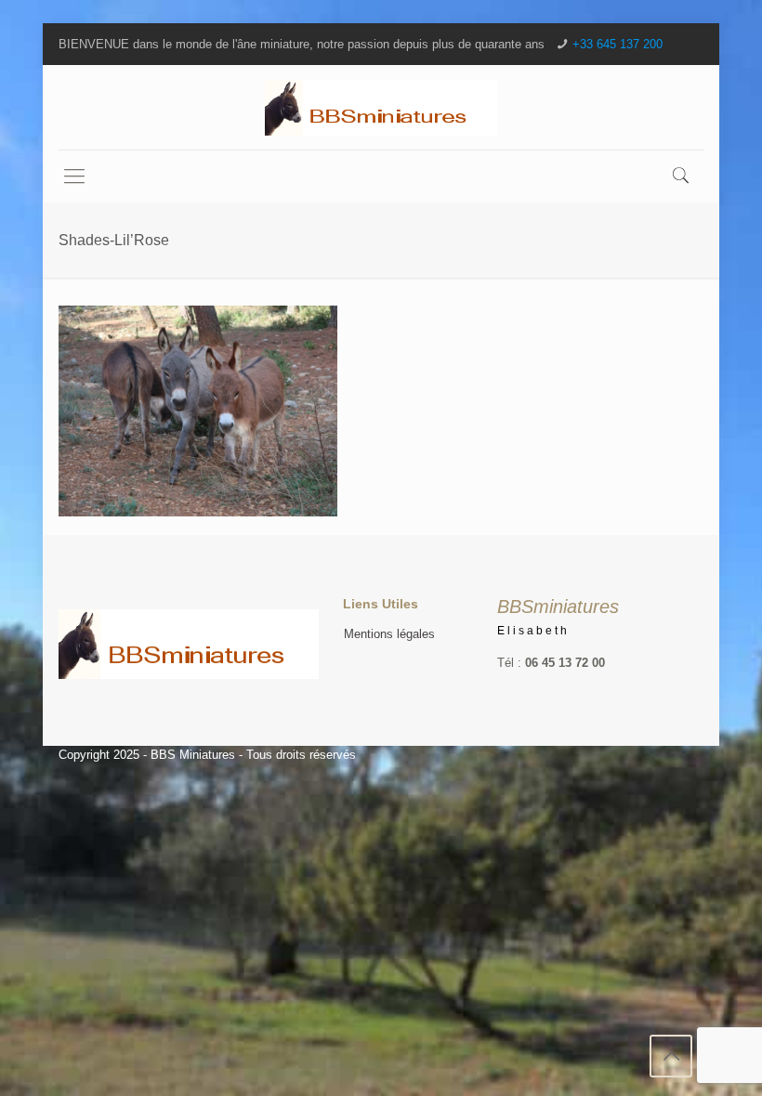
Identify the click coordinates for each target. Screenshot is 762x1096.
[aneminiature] (381, 107)
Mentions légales (389, 634)
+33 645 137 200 (617, 44)
